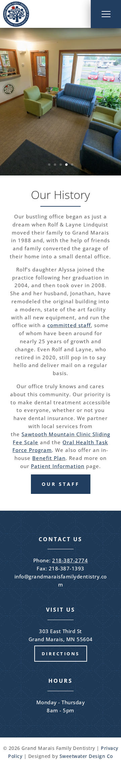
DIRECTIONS (61, 654)
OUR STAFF (61, 484)
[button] (106, 14)
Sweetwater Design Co (86, 756)
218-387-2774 (70, 560)
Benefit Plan (49, 458)
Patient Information (57, 466)
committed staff (69, 325)
